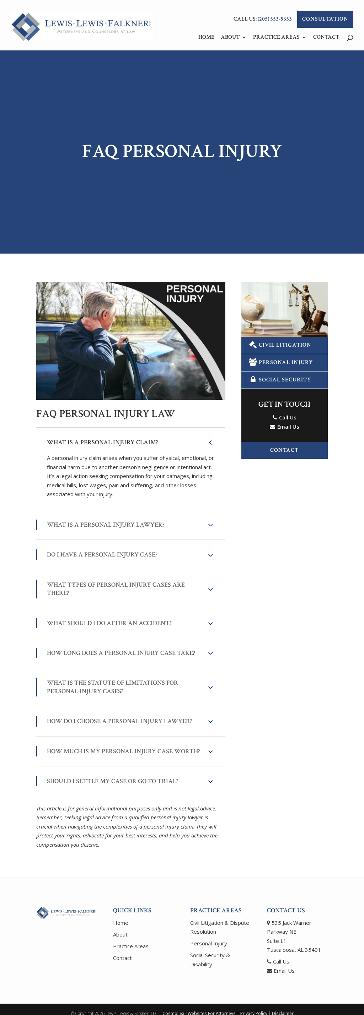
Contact (326, 38)
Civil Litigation (285, 345)
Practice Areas (276, 38)
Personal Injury (286, 362)
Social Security (285, 380)
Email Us (287, 426)
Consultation (325, 19)
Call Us (287, 417)
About (230, 38)
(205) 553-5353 (275, 19)
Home (206, 38)
